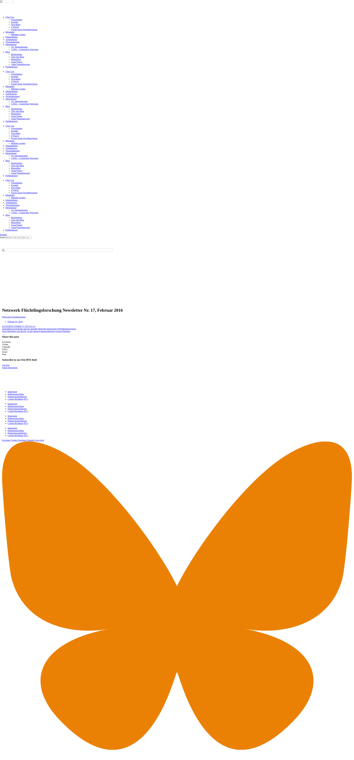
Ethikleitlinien (12, 37)
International (11, 44)
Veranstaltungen (12, 42)
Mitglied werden (18, 34)
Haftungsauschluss (16, 394)
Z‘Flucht (15, 27)
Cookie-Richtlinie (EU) (18, 399)
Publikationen (12, 67)
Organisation (16, 19)
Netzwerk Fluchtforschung (13, 317)
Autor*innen (16, 62)
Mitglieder (10, 32)
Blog (8, 52)
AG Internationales (19, 47)
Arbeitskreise (11, 39)
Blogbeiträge (16, 54)
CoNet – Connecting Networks (24, 49)
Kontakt (14, 22)
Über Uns (10, 17)
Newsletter (15, 24)
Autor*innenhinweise (20, 64)
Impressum (12, 391)
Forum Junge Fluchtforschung (24, 29)
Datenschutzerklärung (17, 396)
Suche (2, 237)
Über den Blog (17, 57)
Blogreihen (16, 59)
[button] (177, 342)
